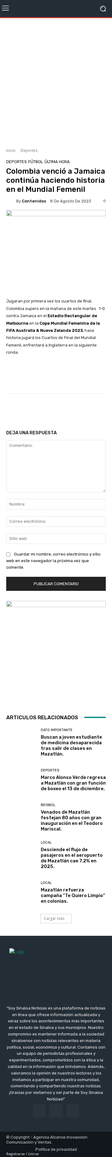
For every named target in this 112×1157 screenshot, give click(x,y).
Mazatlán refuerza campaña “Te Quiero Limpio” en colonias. (73, 895)
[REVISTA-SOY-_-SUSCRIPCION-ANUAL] (56, 651)
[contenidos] (11, 201)
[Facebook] (39, 1111)
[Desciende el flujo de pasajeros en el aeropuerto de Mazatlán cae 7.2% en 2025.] (21, 855)
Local (46, 842)
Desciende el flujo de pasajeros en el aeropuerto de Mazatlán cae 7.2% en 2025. (72, 858)
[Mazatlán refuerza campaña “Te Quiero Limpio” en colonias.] (21, 893)
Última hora (57, 162)
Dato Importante (56, 730)
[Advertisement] (56, 80)
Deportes (29, 150)
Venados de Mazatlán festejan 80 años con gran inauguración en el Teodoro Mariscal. (72, 820)
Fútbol (35, 162)
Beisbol (48, 805)
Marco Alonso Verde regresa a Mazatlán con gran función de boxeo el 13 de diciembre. (73, 783)
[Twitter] (73, 1111)
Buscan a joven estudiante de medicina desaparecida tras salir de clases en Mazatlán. (71, 745)
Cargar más (54, 918)
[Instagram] (56, 1111)
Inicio (11, 150)
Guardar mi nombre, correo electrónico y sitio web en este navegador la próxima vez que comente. (53, 561)
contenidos (34, 201)
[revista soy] (56, 220)
